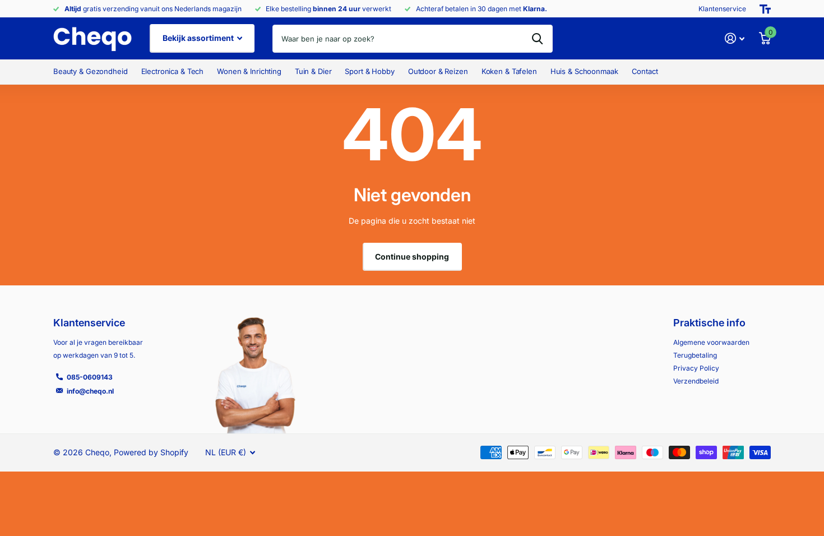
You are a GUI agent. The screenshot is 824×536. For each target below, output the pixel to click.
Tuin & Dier (313, 71)
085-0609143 (90, 377)
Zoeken (537, 39)
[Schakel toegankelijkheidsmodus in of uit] (765, 9)
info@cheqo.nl (90, 391)
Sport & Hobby (369, 71)
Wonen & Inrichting (249, 71)
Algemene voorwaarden (711, 342)
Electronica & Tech (172, 71)
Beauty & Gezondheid (90, 71)
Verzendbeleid (696, 381)
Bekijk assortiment (199, 38)
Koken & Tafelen (509, 71)
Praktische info (709, 323)
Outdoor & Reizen (438, 71)
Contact (645, 71)
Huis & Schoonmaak (584, 71)
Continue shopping (412, 256)
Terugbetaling (695, 355)
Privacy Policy (696, 368)
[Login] (734, 38)
